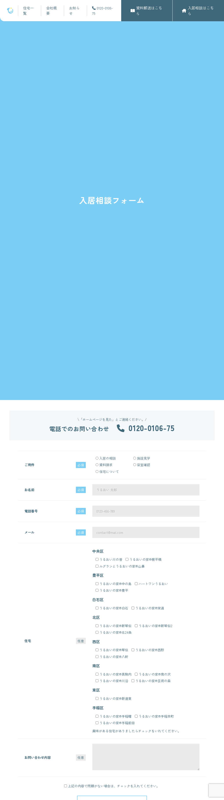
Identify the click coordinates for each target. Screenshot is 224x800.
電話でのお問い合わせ (112, 429)
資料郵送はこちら (149, 10)
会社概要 (51, 10)
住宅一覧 (28, 10)
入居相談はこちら (201, 10)
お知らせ (74, 10)
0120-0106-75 (102, 10)
